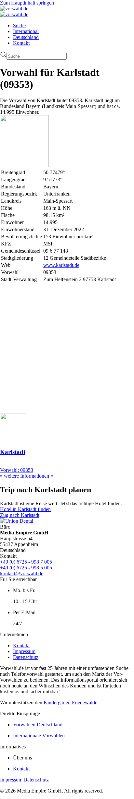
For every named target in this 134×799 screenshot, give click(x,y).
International (26, 31)
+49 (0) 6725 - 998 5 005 (26, 567)
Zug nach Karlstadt (19, 515)
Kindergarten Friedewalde (70, 702)
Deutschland (26, 37)
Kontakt (21, 43)
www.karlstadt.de (61, 265)
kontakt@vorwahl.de (21, 573)
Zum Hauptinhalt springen (27, 3)
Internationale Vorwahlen (39, 735)
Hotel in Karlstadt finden (25, 509)
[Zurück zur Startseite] (14, 8)
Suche (19, 25)
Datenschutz (25, 657)
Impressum (24, 651)
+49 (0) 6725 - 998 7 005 (26, 562)
